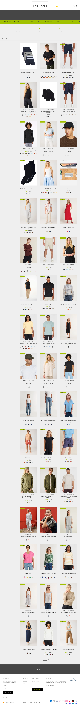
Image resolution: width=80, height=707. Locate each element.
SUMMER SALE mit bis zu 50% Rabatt (40, 1)
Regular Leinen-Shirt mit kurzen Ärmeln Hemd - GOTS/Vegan (68, 497)
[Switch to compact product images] (6, 39)
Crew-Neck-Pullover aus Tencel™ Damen (68, 612)
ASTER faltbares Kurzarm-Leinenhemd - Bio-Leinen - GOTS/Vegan (48, 150)
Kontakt (24, 685)
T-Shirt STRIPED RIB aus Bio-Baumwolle (68, 573)
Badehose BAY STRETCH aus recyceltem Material (28, 458)
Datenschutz (34, 687)
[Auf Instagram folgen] (6, 697)
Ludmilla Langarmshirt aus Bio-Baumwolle (48, 573)
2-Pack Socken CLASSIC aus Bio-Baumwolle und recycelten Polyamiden (28, 189)
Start (4, 5)
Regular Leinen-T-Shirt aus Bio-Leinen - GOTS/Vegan (28, 305)
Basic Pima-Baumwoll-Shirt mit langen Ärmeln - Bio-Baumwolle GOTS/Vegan (48, 650)
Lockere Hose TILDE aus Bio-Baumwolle (28, 536)
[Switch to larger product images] (2, 39)
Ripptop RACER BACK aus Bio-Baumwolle (28, 111)
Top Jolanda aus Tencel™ (68, 536)
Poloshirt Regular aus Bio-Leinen (48, 304)
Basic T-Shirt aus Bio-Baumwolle (48, 72)
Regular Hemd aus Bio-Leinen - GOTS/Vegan (28, 150)
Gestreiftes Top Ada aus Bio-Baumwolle (48, 612)
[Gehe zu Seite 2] (52, 659)
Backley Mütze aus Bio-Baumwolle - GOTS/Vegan (28, 382)
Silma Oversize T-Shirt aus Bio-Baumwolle (48, 536)
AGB (33, 683)
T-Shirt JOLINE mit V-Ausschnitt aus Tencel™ (68, 420)
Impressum (25, 687)
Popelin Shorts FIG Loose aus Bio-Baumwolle (48, 266)
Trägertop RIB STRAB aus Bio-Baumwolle (48, 188)
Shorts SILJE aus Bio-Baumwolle (69, 457)
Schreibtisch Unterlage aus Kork (68, 188)
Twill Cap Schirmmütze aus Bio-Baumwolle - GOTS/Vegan (68, 150)
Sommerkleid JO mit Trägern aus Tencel (68, 343)
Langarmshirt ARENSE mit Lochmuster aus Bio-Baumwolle (28, 267)
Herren (15, 5)
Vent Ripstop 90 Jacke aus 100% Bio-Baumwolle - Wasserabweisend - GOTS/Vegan (28, 498)
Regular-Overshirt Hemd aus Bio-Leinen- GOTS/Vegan (48, 497)
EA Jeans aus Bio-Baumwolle (28, 420)
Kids (21, 5)
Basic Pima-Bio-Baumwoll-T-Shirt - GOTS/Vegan (68, 382)
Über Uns (25, 681)
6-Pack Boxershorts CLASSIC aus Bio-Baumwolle (28, 73)
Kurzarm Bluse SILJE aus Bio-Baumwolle (48, 457)
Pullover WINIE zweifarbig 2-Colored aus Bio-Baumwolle (68, 305)
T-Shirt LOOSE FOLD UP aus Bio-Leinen (68, 266)
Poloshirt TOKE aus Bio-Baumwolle (48, 343)
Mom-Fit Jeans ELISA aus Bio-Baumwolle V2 (48, 420)
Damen (9, 5)
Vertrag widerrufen (38, 689)
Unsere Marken (26, 683)
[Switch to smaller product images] (4, 39)
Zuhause (5, 6)
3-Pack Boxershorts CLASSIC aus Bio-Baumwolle (48, 112)
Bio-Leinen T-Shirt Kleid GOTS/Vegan (28, 649)
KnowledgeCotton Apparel (28, 70)
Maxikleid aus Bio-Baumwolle (68, 227)
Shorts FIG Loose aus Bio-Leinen (69, 111)
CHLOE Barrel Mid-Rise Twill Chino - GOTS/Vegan (68, 650)
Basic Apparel (28, 264)
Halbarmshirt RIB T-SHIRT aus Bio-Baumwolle (28, 343)
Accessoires (27, 5)
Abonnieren (8, 692)
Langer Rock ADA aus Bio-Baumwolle (28, 612)
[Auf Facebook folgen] (3, 697)
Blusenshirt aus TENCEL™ (28, 573)
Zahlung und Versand (36, 681)
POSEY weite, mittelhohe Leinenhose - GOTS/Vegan (28, 228)
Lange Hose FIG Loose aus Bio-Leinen (48, 227)
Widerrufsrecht (35, 685)
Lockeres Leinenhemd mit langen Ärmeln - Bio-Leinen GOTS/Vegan (48, 382)
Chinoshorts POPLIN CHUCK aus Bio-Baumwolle (69, 73)
